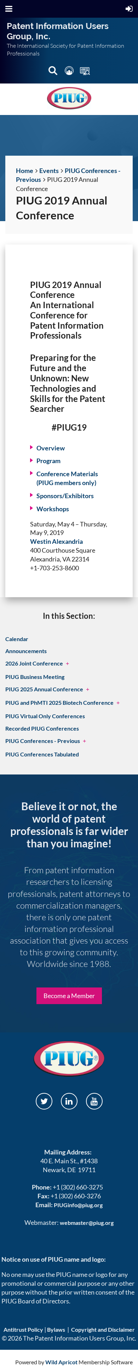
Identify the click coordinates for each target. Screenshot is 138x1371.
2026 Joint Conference (34, 663)
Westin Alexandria (56, 541)
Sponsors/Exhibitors (65, 496)
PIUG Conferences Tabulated (42, 754)
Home (24, 170)
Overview (50, 448)
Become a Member (69, 996)
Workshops (52, 509)
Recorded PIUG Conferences (42, 728)
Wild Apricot (61, 1362)
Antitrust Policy (23, 1329)
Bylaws (56, 1329)
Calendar (16, 638)
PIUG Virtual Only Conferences (45, 716)
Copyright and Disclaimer (103, 1329)
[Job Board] (85, 72)
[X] (44, 1101)
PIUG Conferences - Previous (42, 740)
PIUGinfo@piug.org (78, 1205)
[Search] (53, 72)
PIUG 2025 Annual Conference (44, 689)
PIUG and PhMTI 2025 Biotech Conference (59, 702)
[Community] (70, 72)
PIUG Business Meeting (34, 676)
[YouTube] (94, 1101)
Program (48, 461)
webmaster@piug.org (87, 1222)
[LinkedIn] (69, 1101)
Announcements (26, 650)
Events (49, 170)
